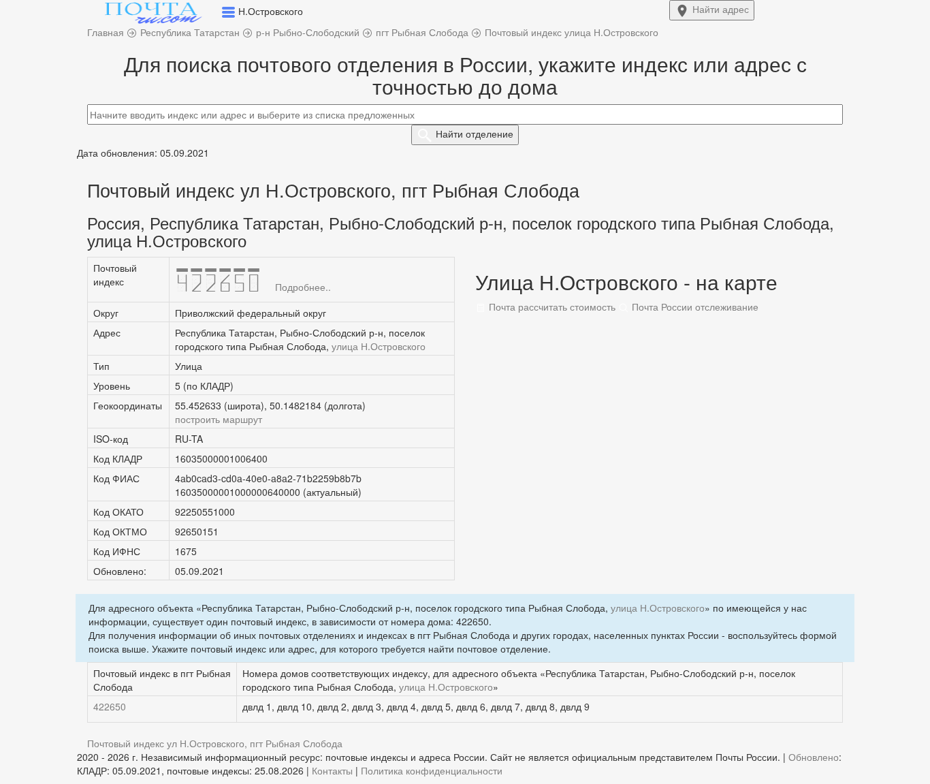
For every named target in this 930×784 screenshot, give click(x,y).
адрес (720, 9)
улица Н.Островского (379, 346)
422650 (109, 706)
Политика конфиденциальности (431, 770)
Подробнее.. (303, 287)
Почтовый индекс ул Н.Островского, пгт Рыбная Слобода (214, 743)
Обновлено (813, 757)
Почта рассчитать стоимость (550, 306)
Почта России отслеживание (693, 306)
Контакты (332, 770)
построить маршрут (218, 419)
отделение (474, 133)
